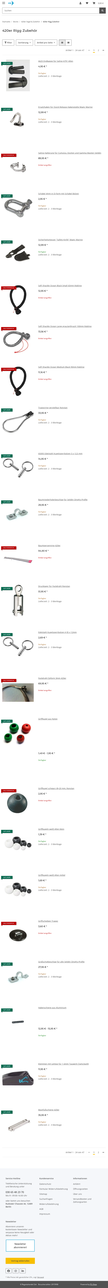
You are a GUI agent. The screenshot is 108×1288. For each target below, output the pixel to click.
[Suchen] (102, 10)
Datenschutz (45, 1184)
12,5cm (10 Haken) (50, 1017)
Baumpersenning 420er (49, 545)
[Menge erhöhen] (103, 85)
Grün (44, 728)
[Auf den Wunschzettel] (29, 64)
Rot (43, 732)
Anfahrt (76, 1184)
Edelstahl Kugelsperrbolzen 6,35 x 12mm (57, 632)
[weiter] (103, 50)
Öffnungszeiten (80, 1189)
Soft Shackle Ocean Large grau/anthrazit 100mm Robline (65, 326)
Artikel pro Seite (45, 42)
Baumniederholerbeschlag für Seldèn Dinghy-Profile (62, 499)
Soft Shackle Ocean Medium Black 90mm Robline (61, 367)
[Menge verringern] (40, 85)
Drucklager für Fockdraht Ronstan (54, 586)
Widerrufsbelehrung (49, 1204)
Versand (40, 1277)
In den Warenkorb (72, 93)
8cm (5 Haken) (48, 1021)
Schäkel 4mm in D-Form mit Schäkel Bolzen (58, 193)
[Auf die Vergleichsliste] (22, 64)
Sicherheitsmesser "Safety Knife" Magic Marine (60, 239)
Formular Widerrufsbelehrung (53, 1189)
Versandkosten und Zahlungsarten (82, 1200)
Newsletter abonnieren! (20, 1245)
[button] (80, 3)
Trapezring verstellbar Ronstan (53, 407)
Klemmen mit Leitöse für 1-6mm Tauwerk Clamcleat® (63, 1064)
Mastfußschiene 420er (48, 1109)
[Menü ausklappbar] (3, 2)
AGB (41, 1209)
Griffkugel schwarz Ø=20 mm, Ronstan (56, 788)
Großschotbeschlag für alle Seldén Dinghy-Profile (61, 961)
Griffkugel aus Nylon (48, 719)
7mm (44, 745)
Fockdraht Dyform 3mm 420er (52, 678)
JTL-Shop (93, 1284)
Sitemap (43, 1194)
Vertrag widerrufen (20, 1260)
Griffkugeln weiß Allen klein (51, 829)
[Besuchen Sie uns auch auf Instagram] (16, 1270)
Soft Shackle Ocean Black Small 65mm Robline (60, 285)
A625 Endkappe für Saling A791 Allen (55, 61)
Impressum (44, 1214)
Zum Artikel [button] (72, 174)
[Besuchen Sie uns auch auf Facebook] (9, 1270)
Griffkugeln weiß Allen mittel (51, 875)
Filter (9, 42)
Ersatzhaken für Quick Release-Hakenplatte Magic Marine (65, 107)
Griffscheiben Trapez (48, 921)
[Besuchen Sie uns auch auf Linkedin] (23, 1270)
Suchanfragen (46, 1199)
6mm (44, 741)
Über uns (77, 1194)
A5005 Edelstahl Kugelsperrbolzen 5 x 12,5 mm (60, 453)
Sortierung (23, 42)
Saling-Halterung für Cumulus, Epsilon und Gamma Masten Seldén (69, 153)
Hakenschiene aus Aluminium (52, 1007)
